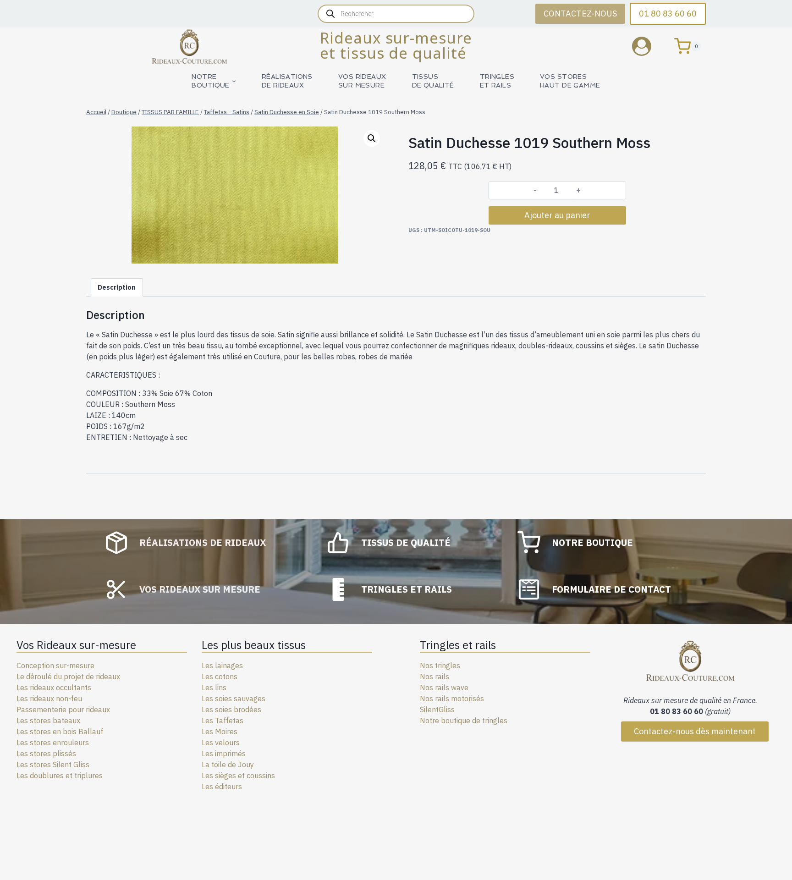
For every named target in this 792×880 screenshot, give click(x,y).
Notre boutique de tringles (463, 720)
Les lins (214, 687)
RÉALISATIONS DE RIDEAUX (287, 81)
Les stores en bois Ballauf (59, 731)
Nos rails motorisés (452, 698)
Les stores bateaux (48, 720)
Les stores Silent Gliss (52, 764)
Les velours (221, 742)
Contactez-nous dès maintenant (695, 731)
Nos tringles (440, 665)
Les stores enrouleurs (52, 742)
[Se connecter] (648, 46)
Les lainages (222, 665)
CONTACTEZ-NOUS (580, 13)
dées (253, 709)
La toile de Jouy (228, 764)
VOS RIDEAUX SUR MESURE (362, 81)
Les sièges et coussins (238, 775)
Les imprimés (224, 753)
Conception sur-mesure (55, 665)
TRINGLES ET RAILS (497, 81)
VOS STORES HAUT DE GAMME (570, 81)
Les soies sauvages (233, 698)
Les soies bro (223, 709)
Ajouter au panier (557, 215)
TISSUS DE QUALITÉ (433, 81)
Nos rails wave (444, 687)
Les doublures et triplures (59, 775)
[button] (371, 138)
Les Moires (219, 731)
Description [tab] (117, 287)
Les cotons (219, 676)
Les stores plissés (46, 753)
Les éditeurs (222, 786)
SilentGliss (437, 709)
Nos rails (434, 676)
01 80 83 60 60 (668, 13)
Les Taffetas (222, 720)
